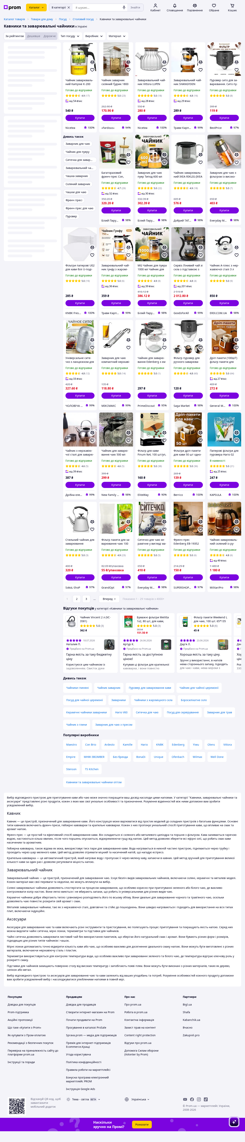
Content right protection (140, 1035)
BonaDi (140, 757)
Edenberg (178, 744)
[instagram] (199, 1099)
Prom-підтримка (18, 1012)
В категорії (59, 7)
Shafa (186, 1012)
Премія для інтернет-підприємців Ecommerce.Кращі (88, 1045)
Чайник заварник (108, 688)
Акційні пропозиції (20, 1020)
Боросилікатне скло (194, 700)
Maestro (71, 744)
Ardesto (109, 744)
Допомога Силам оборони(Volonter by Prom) (141, 1052)
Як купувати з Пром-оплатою (27, 1035)
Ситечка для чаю (147, 712)
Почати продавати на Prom (84, 1020)
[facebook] (192, 1099)
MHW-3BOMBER (94, 757)
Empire (70, 757)
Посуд (63, 19)
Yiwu (196, 744)
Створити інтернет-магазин (84, 1012)
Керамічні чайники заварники (86, 712)
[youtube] (185, 1099)
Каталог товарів (14, 19)
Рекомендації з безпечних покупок (30, 1043)
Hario (144, 744)
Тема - (80, 1099)
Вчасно (187, 1027)
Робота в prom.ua (135, 1012)
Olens (211, 744)
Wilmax (197, 757)
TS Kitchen (92, 769)
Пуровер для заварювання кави (150, 688)
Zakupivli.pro (191, 1035)
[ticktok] (205, 1099)
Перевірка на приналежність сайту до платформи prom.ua (33, 1052)
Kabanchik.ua (191, 1020)
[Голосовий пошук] (124, 7)
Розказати (142, 1124)
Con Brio (90, 744)
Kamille (127, 744)
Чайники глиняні (77, 688)
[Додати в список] (92, 70)
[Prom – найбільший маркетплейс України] (12, 7)
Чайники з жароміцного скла (153, 700)
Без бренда (120, 757)
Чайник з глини (76, 724)
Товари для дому (42, 19)
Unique (158, 757)
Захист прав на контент (140, 1027)
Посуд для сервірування (183, 712)
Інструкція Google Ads (80, 1089)
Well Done (217, 757)
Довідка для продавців (81, 1004)
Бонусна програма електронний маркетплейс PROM (87, 1079)
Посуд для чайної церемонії (84, 700)
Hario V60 (121, 712)
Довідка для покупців (22, 1004)
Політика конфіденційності (83, 1062)
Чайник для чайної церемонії (199, 688)
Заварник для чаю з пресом (113, 724)
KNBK (159, 744)
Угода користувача (78, 1054)
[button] (80, 118)
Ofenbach (178, 757)
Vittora (227, 744)
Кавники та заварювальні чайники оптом (94, 782)
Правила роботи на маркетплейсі (88, 1070)
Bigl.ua (187, 1004)
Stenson (71, 769)
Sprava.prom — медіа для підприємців (91, 1035)
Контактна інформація (139, 1020)
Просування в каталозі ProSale (86, 1027)
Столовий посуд (83, 19)
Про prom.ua (132, 1004)
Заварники (118, 700)
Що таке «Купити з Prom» (24, 1027)
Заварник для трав (219, 712)
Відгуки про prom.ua (137, 1043)
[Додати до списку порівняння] (92, 62)
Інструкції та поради (21, 1062)
